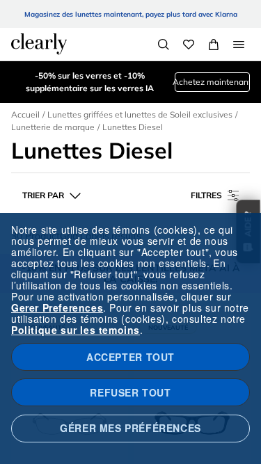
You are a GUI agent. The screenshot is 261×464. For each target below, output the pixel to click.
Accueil (25, 114)
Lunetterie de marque (53, 127)
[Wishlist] (188, 44)
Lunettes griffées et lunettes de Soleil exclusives (139, 114)
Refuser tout (130, 392)
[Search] (163, 44)
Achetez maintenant (212, 82)
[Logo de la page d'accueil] (39, 43)
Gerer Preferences (57, 307)
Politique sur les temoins (75, 330)
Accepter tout (130, 357)
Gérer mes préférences (130, 428)
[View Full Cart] (214, 44)
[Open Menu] (239, 44)
